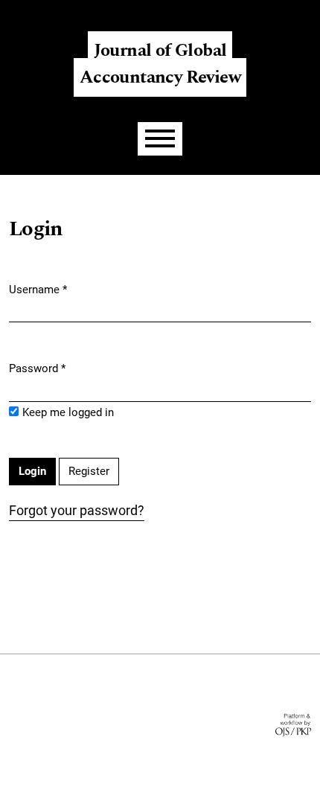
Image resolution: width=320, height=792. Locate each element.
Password (37, 368)
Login (293, 11)
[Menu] (160, 139)
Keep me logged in (68, 412)
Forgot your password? (76, 510)
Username (38, 289)
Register (239, 11)
